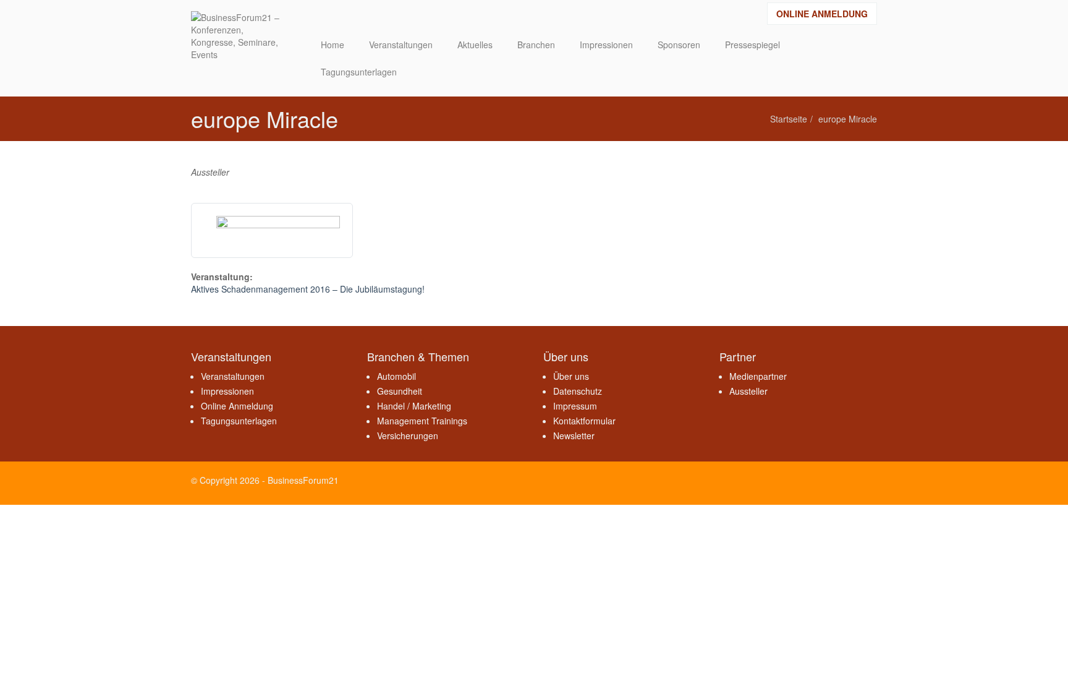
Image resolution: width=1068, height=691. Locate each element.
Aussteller (748, 391)
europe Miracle (847, 119)
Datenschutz (577, 391)
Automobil (396, 376)
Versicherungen (407, 435)
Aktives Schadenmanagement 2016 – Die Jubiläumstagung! (308, 289)
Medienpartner (758, 376)
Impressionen (227, 391)
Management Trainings (422, 420)
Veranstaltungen (233, 376)
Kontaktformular (584, 420)
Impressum (575, 406)
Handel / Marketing (414, 406)
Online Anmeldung (822, 13)
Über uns (571, 376)
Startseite (788, 119)
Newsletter (574, 435)
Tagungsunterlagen (239, 420)
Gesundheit (399, 391)
